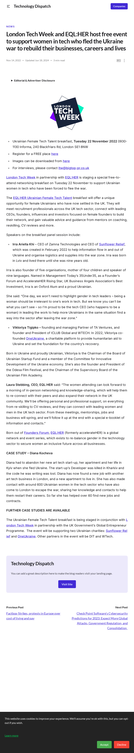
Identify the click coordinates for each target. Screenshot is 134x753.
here (54, 154)
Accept (104, 744)
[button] (8, 6)
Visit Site (67, 584)
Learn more (11, 735)
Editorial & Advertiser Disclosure (34, 80)
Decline (121, 744)
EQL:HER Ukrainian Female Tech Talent (42, 198)
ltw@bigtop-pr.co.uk (73, 168)
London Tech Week (20, 177)
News (10, 26)
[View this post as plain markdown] (118, 60)
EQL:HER (71, 177)
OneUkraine (35, 338)
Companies (119, 6)
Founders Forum (36, 433)
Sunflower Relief (112, 244)
